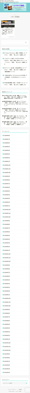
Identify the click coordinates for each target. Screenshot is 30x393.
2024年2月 (7, 246)
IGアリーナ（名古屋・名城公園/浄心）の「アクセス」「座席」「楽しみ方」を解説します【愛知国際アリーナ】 (15, 69)
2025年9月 (7, 176)
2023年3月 (7, 287)
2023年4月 (7, 283)
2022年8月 (7, 313)
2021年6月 (7, 365)
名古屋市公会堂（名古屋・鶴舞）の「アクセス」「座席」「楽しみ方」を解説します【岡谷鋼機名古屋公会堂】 (15, 97)
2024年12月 (7, 209)
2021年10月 (7, 350)
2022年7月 (7, 317)
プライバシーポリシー (12, 389)
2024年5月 (7, 235)
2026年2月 (7, 157)
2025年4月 (7, 194)
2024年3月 (7, 242)
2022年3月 (7, 331)
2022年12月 (7, 298)
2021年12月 (7, 342)
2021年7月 (7, 361)
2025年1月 (7, 205)
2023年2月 (7, 291)
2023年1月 (7, 294)
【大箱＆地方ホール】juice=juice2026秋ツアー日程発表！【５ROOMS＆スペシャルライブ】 (15, 77)
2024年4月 (7, 239)
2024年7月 (7, 228)
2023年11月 (7, 257)
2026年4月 (7, 150)
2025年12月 (7, 165)
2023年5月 (7, 280)
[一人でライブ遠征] (15, 9)
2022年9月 (7, 309)
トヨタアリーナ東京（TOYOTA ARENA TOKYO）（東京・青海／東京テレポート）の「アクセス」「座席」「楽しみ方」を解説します (15, 61)
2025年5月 (7, 191)
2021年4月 (7, 372)
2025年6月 (7, 187)
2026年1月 (7, 161)
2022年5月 (7, 324)
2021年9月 (7, 354)
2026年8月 (7, 135)
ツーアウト (19, 118)
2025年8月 (7, 180)
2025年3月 (7, 198)
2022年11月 (7, 302)
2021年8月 (7, 357)
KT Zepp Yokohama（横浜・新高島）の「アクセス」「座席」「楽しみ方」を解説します (15, 53)
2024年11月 (7, 213)
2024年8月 (7, 224)
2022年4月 (7, 328)
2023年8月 (7, 268)
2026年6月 (7, 143)
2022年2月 (7, 335)
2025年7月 (7, 183)
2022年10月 (7, 305)
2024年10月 (7, 217)
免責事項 (20, 389)
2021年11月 (7, 346)
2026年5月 (7, 146)
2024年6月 (7, 231)
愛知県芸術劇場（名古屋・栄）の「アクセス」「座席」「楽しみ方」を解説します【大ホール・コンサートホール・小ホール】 (15, 103)
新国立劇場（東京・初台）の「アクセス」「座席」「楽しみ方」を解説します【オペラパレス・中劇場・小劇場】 (15, 117)
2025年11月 (7, 168)
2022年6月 (7, 320)
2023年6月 (7, 276)
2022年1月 (7, 339)
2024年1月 (7, 250)
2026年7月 (7, 139)
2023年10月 (7, 261)
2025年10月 (7, 172)
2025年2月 (7, 202)
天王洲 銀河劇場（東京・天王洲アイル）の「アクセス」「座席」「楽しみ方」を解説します (16, 83)
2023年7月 (7, 272)
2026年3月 (7, 154)
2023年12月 (7, 254)
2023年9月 (7, 265)
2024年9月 (7, 220)
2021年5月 (7, 368)
